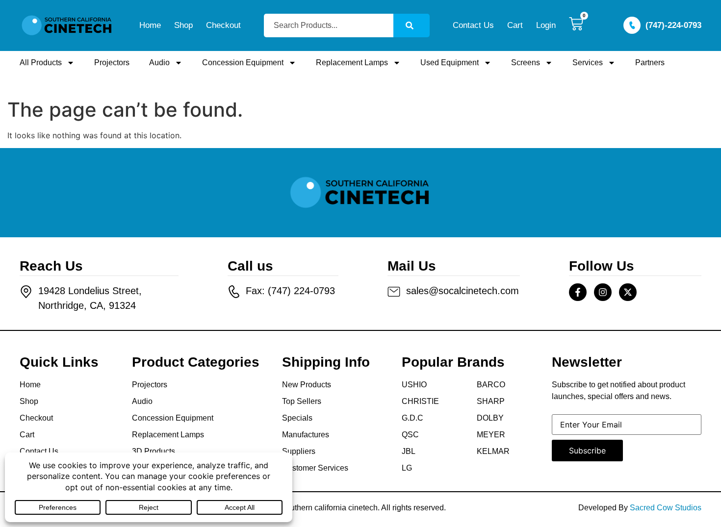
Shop (183, 25)
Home (150, 25)
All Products (41, 62)
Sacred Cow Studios (665, 507)
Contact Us (473, 25)
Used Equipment (449, 62)
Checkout (223, 25)
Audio (159, 62)
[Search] (411, 25)
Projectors (111, 62)
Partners (650, 62)
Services (587, 62)
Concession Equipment (242, 62)
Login (546, 25)
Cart (515, 25)
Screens (525, 62)
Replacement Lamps (352, 62)
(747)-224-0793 (673, 25)
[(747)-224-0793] (632, 25)
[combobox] (328, 25)
